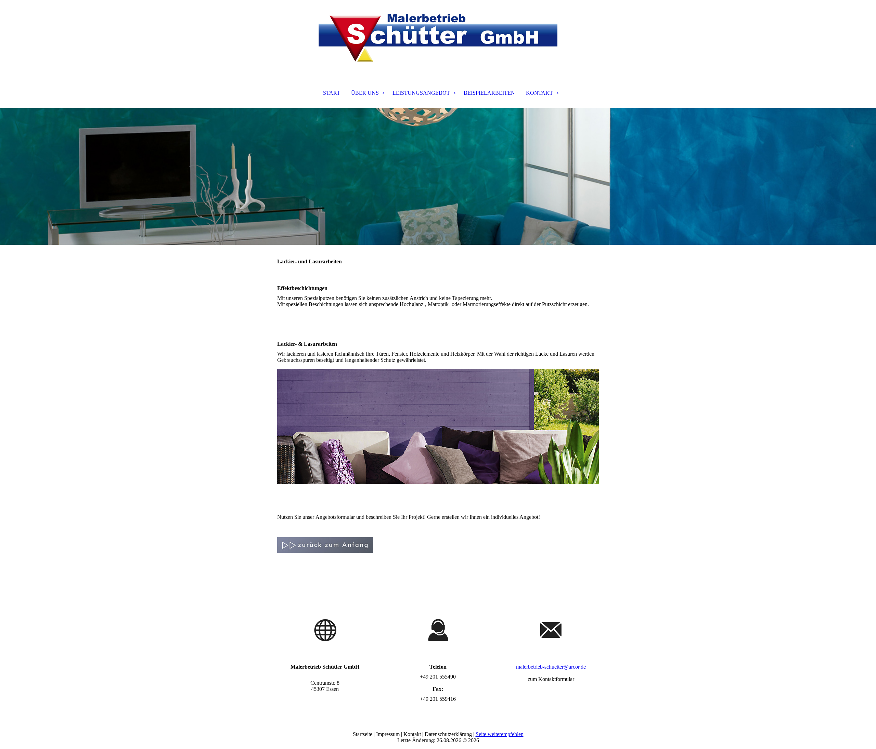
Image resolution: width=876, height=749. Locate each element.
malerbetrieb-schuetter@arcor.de (551, 667)
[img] (438, 34)
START (331, 93)
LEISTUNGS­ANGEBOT (421, 93)
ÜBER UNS (365, 93)
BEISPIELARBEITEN (489, 93)
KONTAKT (539, 93)
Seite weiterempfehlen (500, 734)
